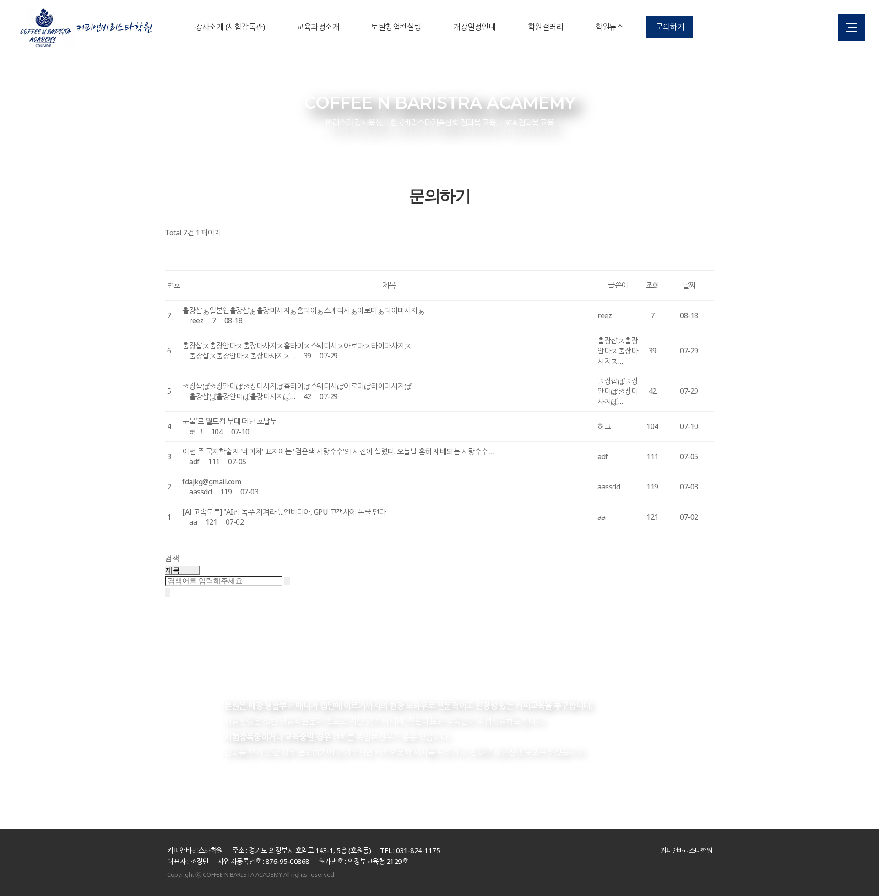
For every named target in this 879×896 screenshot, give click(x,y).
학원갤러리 (546, 27)
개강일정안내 (474, 27)
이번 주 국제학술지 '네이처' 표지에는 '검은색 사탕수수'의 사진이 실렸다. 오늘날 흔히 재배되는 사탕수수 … (338, 451)
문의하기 (670, 27)
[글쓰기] (173, 262)
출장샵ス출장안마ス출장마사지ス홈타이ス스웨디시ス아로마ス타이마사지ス (296, 346)
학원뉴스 (609, 27)
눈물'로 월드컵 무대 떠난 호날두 (229, 421)
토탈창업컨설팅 (396, 27)
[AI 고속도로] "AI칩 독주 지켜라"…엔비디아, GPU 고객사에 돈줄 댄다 (284, 512)
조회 (652, 285)
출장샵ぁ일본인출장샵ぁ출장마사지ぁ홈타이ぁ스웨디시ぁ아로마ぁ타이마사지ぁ (303, 310)
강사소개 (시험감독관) (230, 27)
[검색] (287, 581)
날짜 (689, 285)
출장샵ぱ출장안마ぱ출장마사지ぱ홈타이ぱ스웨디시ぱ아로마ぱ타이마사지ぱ (296, 386)
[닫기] (167, 592)
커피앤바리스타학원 (686, 850)
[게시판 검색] (173, 246)
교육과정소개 (318, 27)
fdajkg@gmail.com (211, 482)
